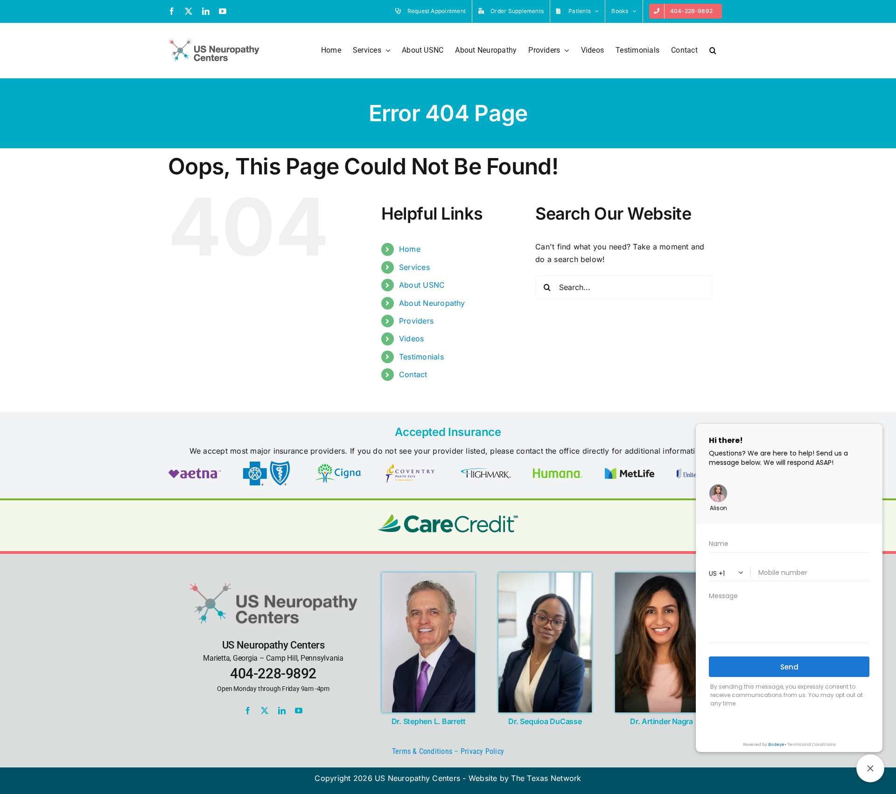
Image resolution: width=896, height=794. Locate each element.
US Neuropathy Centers (417, 778)
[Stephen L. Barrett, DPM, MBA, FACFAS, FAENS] (428, 576)
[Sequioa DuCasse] (545, 576)
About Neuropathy (432, 303)
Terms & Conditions (422, 751)
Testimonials (421, 356)
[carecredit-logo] (448, 518)
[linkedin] (282, 710)
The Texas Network (546, 778)
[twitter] (264, 710)
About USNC (422, 285)
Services (414, 267)
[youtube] (298, 710)
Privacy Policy (482, 751)
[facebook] (248, 710)
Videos (411, 338)
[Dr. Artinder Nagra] (661, 576)
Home (409, 249)
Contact (413, 374)
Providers (416, 320)
